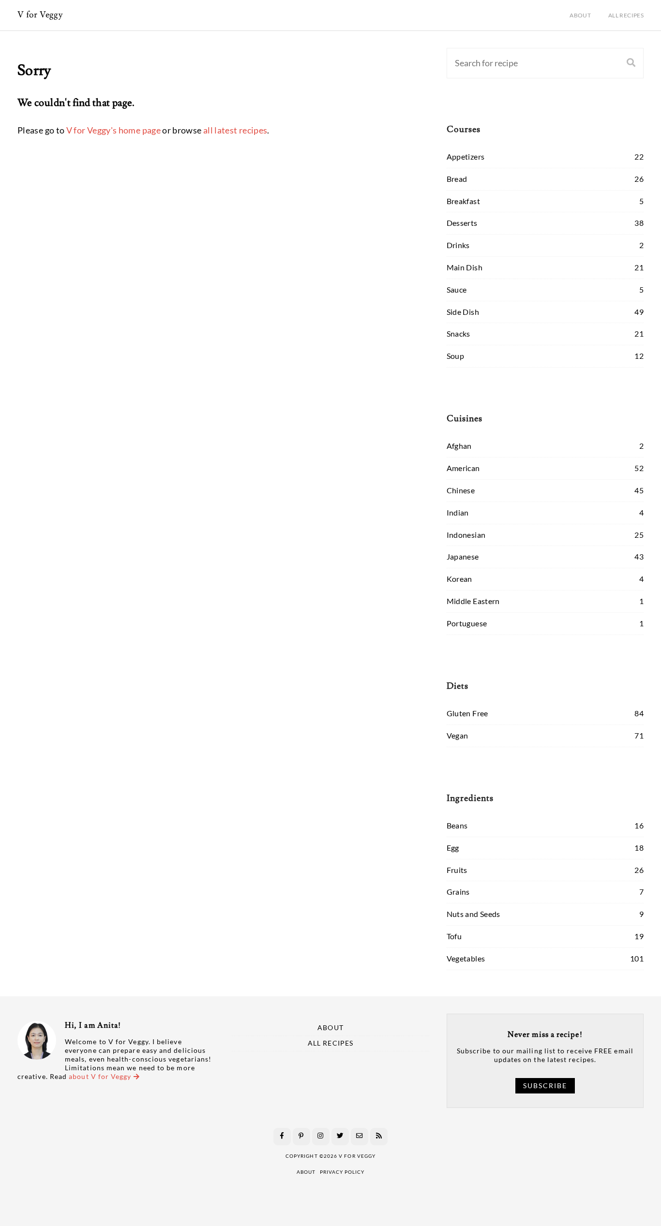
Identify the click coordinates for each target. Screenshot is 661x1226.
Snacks (458, 333)
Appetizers (466, 156)
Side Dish (463, 311)
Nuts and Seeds (473, 913)
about (306, 1172)
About (580, 15)
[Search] (631, 63)
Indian (458, 512)
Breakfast (463, 201)
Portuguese (467, 623)
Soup (455, 355)
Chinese (461, 490)
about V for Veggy (101, 1076)
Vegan (457, 735)
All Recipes (626, 15)
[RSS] (379, 1136)
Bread (457, 178)
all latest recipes (235, 130)
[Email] (359, 1136)
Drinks (458, 245)
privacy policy (342, 1172)
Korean (459, 578)
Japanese (463, 556)
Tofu (454, 936)
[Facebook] (282, 1136)
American (463, 468)
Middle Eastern (473, 601)
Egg (453, 847)
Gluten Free (467, 713)
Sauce (457, 289)
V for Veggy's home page (113, 130)
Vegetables (466, 958)
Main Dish (464, 267)
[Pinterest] (301, 1136)
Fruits (457, 869)
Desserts (462, 222)
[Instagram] (321, 1136)
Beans (457, 825)
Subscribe (545, 1086)
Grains (458, 891)
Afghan (459, 445)
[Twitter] (340, 1136)
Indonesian (466, 534)
